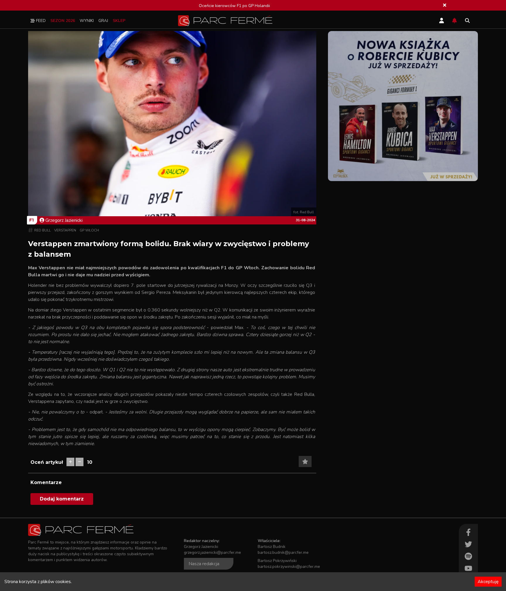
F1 (31, 220)
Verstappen (65, 230)
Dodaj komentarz (62, 499)
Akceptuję (488, 581)
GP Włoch (89, 230)
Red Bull (42, 230)
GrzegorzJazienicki (64, 220)
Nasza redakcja (204, 564)
